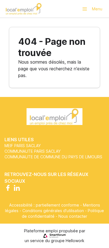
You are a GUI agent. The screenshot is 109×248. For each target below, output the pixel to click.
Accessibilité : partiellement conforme (44, 205)
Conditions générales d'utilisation (53, 210)
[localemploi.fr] (23, 9)
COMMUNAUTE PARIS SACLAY (32, 151)
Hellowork (75, 240)
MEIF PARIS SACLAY (22, 145)
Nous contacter (72, 216)
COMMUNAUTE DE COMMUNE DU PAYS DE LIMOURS (53, 156)
